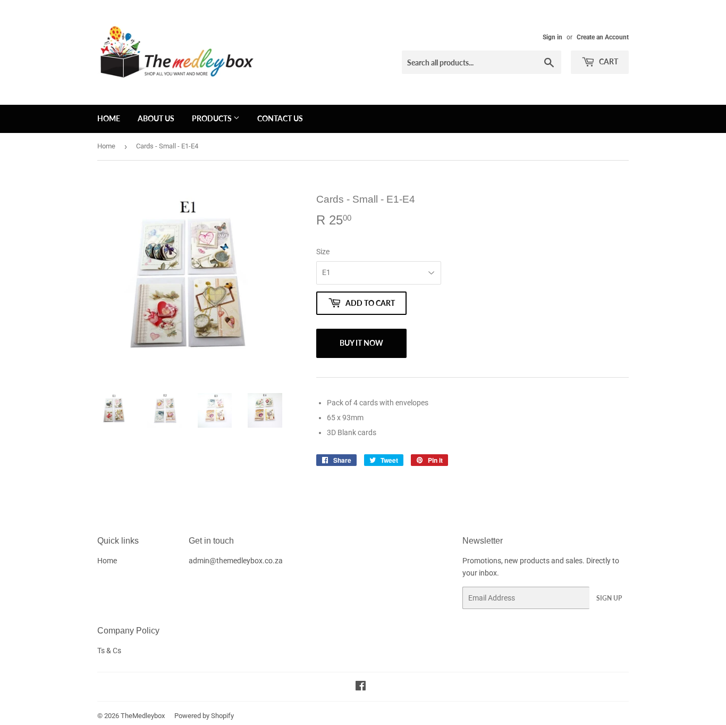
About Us (156, 118)
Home (108, 118)
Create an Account (603, 37)
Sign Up (609, 598)
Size (323, 251)
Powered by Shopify (204, 716)
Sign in (552, 37)
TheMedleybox (143, 716)
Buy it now (361, 342)
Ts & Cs (109, 650)
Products (212, 118)
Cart (607, 61)
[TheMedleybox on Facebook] (360, 687)
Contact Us (280, 118)
